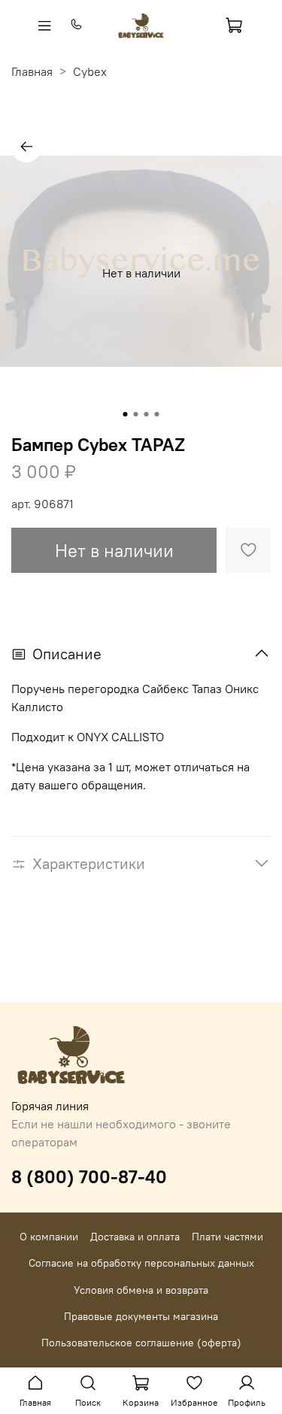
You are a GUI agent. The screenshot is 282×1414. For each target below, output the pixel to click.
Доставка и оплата (135, 1236)
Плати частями (227, 1236)
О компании (49, 1236)
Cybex (90, 71)
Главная (32, 71)
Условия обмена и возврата (141, 1290)
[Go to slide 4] (157, 414)
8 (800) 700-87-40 (89, 1176)
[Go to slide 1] (125, 414)
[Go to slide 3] (146, 414)
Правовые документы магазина (141, 1316)
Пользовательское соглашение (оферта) (141, 1342)
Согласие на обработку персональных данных (141, 1263)
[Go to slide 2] (136, 414)
